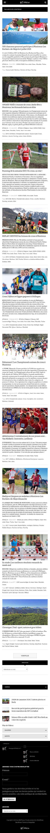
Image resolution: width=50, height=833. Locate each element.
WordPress (40, 820)
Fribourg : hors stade (17, 321)
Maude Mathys (22, 525)
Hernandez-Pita (6, 327)
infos (43, 257)
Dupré (44, 588)
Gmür (39, 257)
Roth (44, 590)
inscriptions (30, 399)
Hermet (12, 590)
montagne (30, 525)
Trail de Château (9, 646)
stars (13, 461)
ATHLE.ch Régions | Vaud (25, 128)
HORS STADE (20, 64)
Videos (35, 253)
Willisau (26, 592)
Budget (12, 644)
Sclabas (4, 261)
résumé (10, 136)
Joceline (36, 199)
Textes (44, 64)
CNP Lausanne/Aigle (22, 582)
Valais (16, 646)
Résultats (39, 64)
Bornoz (28, 588)
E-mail (5, 779)
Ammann (11, 588)
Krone (16, 590)
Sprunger (15, 592)
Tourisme (44, 644)
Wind (14, 201)
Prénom (5, 770)
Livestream (40, 399)
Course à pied (10, 70)
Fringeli (4, 590)
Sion (9, 461)
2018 (7, 325)
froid (8, 590)
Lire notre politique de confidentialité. (32, 793)
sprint (10, 592)
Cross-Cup (30, 325)
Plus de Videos (7, 726)
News (33, 64)
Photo (26, 590)
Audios (7, 736)
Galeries (8, 730)
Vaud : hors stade (7, 66)
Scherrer (26, 259)
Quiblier (35, 590)
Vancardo (21, 592)
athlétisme (12, 459)
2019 (7, 134)
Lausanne (40, 459)
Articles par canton (22, 520)
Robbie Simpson (7, 528)
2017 (7, 459)
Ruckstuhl (5, 592)
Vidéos (7, 687)
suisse (20, 136)
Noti (17, 259)
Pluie (30, 590)
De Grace (33, 588)
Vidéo (9, 261)
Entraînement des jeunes (30, 459)
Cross (40, 134)
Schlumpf (11, 401)
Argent (8, 644)
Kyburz (14, 327)
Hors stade (28, 64)
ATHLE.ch (5, 64)
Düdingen (36, 325)
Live (46, 257)
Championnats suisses (22, 134)
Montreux (17, 70)
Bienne (14, 199)
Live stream (5, 259)
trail (3, 646)
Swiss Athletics (27, 136)
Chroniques (21, 640)
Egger (41, 325)
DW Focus (25, 2)
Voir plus (25, 656)
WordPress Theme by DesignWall (25, 822)
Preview (21, 259)
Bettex (23, 588)
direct (35, 257)
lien (35, 399)
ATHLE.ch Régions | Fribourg (27, 319)
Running (33, 70)
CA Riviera (12, 134)
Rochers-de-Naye (25, 70)
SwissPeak (38, 644)
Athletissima (20, 456)
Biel (10, 199)
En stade (27, 456)
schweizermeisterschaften (36, 259)
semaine (10, 201)
